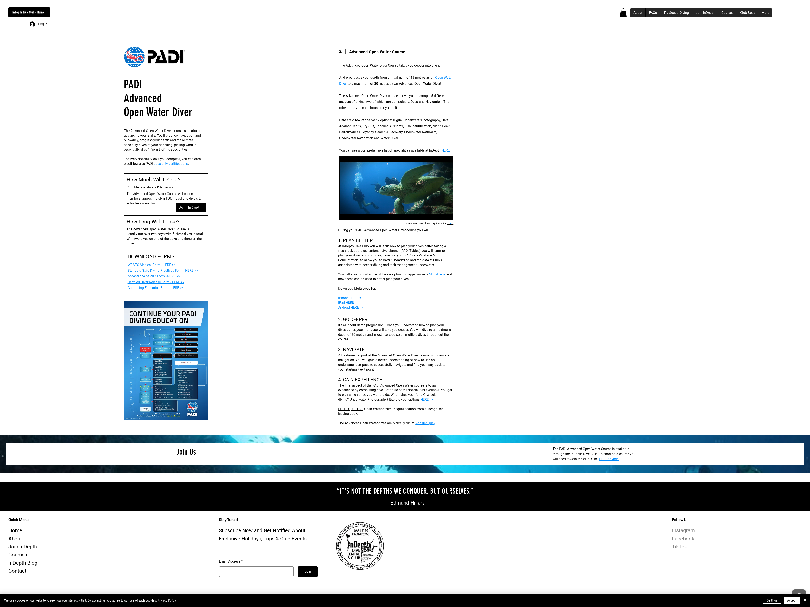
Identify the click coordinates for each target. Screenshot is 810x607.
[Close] (804, 600)
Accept (791, 600)
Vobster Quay (425, 423)
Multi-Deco (437, 274)
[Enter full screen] (447, 214)
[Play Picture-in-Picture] (440, 214)
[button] (623, 12)
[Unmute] (352, 214)
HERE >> (426, 400)
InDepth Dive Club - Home (28, 12)
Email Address (229, 561)
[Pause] (345, 214)
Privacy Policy (167, 600)
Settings (772, 600)
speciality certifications (171, 164)
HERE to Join (609, 459)
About (15, 539)
